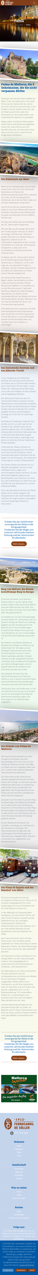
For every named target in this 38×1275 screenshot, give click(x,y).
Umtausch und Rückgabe (19, 1218)
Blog (19, 1152)
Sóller (19, 1195)
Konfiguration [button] (8, 1270)
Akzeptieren (21, 1270)
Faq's (19, 1155)
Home (19, 1146)
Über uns (19, 1172)
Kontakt (19, 1178)
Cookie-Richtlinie (26, 1265)
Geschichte (19, 1169)
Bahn (19, 1211)
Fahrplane (19, 1149)
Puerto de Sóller (19, 1198)
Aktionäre (19, 1175)
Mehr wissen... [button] (19, 544)
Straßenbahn (19, 1214)
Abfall (32, 1270)
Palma (19, 1191)
